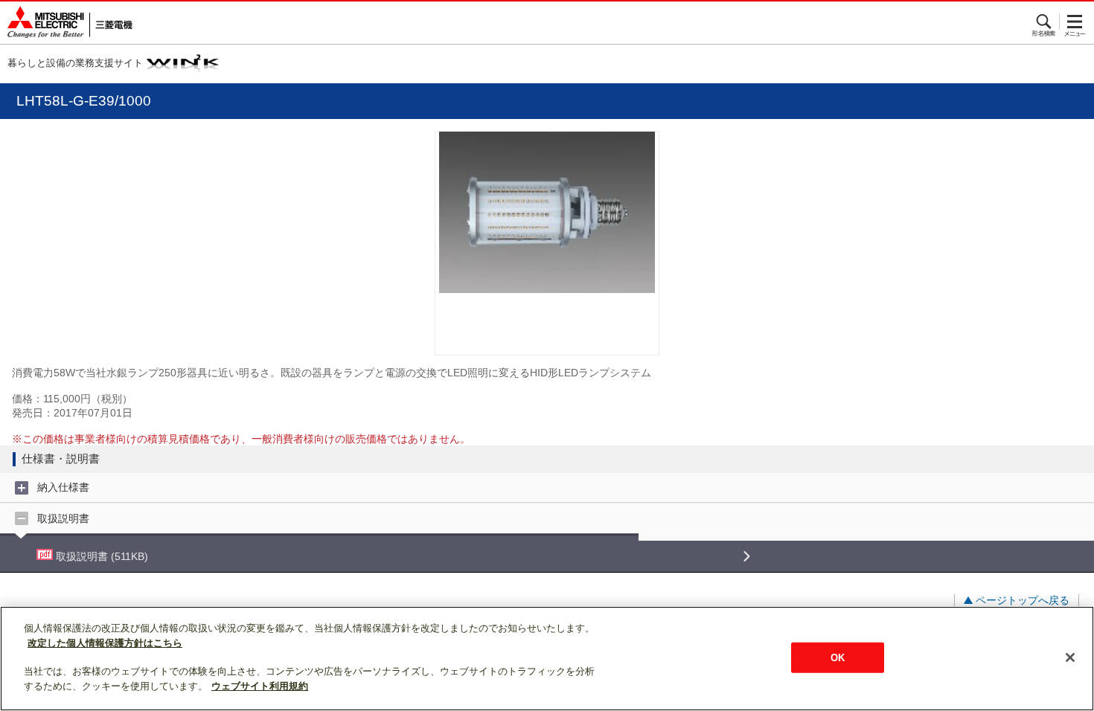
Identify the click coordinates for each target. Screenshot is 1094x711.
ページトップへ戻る (1022, 600)
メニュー (1075, 21)
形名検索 (1044, 21)
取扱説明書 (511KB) (100, 556)
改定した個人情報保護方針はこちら (105, 643)
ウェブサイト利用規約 (259, 686)
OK (838, 657)
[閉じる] (1070, 657)
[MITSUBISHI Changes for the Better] (66, 22)
